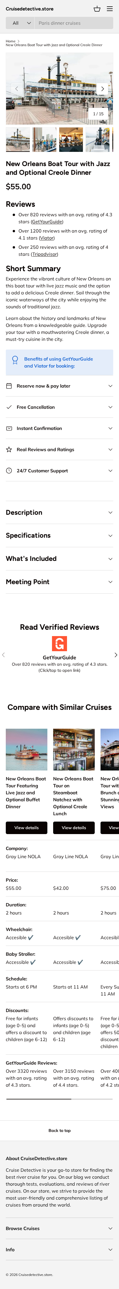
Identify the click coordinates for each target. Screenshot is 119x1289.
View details (26, 827)
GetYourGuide (47, 221)
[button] (97, 8)
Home (11, 41)
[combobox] (59, 23)
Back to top (60, 1130)
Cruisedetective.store (35, 1274)
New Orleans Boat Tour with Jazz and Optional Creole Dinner (54, 45)
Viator (46, 238)
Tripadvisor (44, 254)
